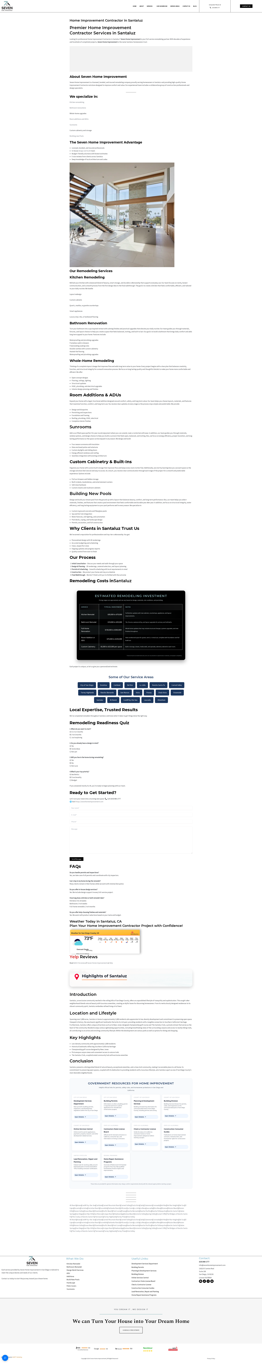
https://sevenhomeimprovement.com (89, 802)
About (141, 6)
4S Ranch (73, 1205)
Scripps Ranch (108, 1214)
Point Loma (117, 1211)
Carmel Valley (126, 1205)
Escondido (103, 1208)
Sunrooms (73, 125)
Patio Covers (71, 1286)
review (82, 963)
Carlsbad (99, 1205)
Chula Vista (135, 1205)
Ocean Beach (89, 1211)
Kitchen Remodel (73, 1264)
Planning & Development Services (144, 1271)
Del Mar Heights (172, 1205)
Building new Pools (77, 136)
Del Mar (163, 1205)
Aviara (79, 1205)
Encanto (77, 1208)
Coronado (156, 1205)
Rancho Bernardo (133, 1211)
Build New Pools (73, 1279)
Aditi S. (76, 963)
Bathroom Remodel (74, 1267)
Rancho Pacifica (145, 1211)
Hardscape (71, 1283)
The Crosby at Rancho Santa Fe (83, 1217)
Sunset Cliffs (161, 1214)
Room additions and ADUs (79, 119)
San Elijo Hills (89, 1214)
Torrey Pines (121, 1217)
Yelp (111, 963)
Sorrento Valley (140, 1214)
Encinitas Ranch (93, 1208)
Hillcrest (123, 1208)
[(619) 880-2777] (210, 7)
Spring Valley (151, 1214)
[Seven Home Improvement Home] (7, 6)
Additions (70, 1276)
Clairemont (148, 1205)
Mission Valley (78, 1211)
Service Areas (175, 6)
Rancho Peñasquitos (159, 1211)
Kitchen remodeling (77, 102)
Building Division (138, 1274)
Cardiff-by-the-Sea (88, 1205)
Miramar (164, 1208)
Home (134, 6)
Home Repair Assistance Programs (144, 1295)
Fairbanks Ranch (114, 1208)
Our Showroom (162, 6)
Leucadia (149, 1208)
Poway (123, 1211)
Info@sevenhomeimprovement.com (212, 1265)
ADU (68, 1273)
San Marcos (98, 1214)
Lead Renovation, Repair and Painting (145, 1291)
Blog (195, 6)
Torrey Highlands (110, 1217)
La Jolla (136, 1208)
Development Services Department (145, 1264)
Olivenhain (98, 1211)
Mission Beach (173, 1208)
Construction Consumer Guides (143, 1288)
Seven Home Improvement (97, 963)
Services (149, 6)
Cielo (142, 1205)
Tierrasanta (99, 1217)
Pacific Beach (107, 1211)
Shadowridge (119, 1214)
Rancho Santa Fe (173, 1211)
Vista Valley (131, 1217)
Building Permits (138, 1267)
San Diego (79, 1214)
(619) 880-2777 (216, 7)
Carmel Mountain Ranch (111, 1205)
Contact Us (186, 6)
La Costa (130, 1208)
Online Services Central (140, 1278)
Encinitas (84, 1208)
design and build (84, 151)
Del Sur (181, 1205)
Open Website (80, 1117)
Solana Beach (129, 1214)
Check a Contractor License (141, 1284)
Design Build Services (75, 1270)
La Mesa (143, 1208)
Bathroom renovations (78, 108)
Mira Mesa (157, 1208)
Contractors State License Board (143, 1281)
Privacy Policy (211, 1358)
